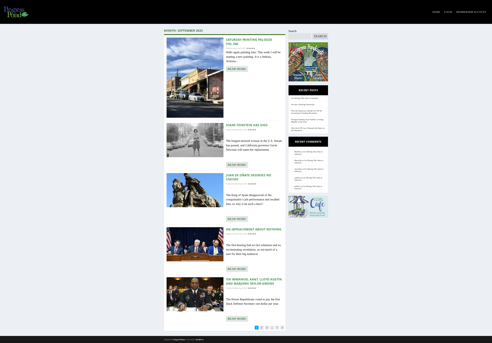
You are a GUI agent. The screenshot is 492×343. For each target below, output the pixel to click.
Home (436, 12)
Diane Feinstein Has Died (247, 125)
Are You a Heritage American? (303, 105)
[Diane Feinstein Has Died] (195, 140)
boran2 (234, 48)
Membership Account (471, 12)
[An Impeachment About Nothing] (195, 244)
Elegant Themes (179, 340)
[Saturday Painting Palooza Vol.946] (195, 78)
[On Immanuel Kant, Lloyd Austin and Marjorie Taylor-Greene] (195, 294)
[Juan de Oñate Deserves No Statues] (195, 190)
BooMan (235, 130)
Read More (237, 69)
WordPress (200, 340)
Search (293, 31)
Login (448, 12)
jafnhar (297, 178)
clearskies (298, 169)
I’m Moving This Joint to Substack (304, 98)
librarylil (297, 160)
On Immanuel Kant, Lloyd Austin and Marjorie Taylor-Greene (254, 281)
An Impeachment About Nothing (253, 229)
